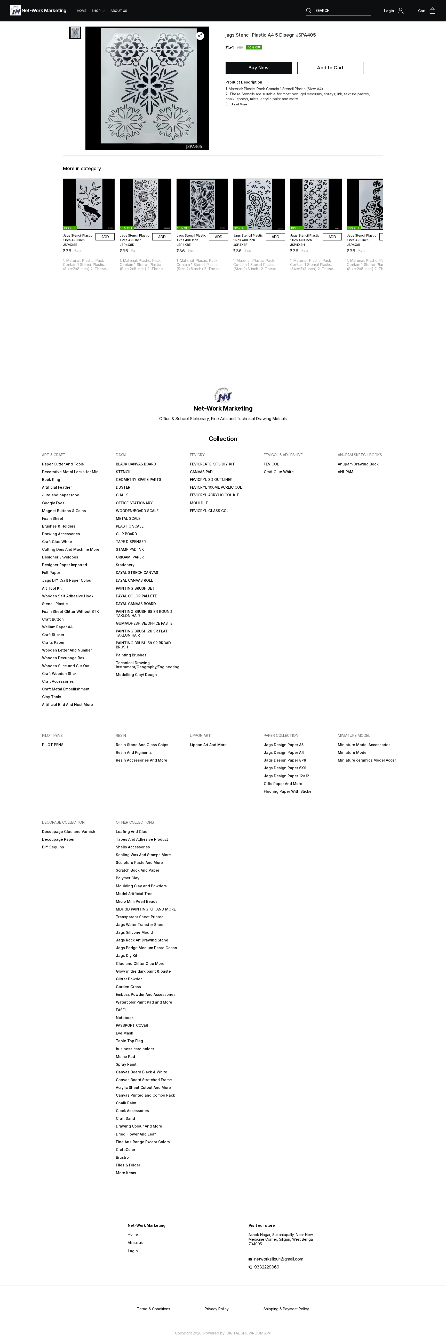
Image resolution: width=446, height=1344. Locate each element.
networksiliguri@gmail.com (278, 1259)
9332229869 (266, 1267)
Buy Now (259, 67)
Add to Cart (330, 67)
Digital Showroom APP (249, 1333)
